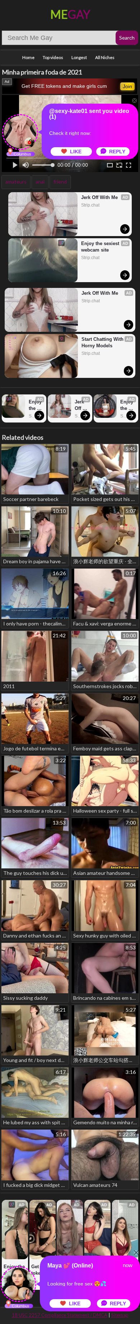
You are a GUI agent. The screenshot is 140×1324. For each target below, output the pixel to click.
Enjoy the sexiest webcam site (101, 247)
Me (70, 14)
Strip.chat (90, 205)
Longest (79, 57)
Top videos (53, 57)
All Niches (105, 57)
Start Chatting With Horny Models (103, 342)
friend (60, 182)
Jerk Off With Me (99, 197)
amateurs (16, 182)
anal (40, 182)
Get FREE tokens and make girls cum (64, 86)
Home (28, 57)
